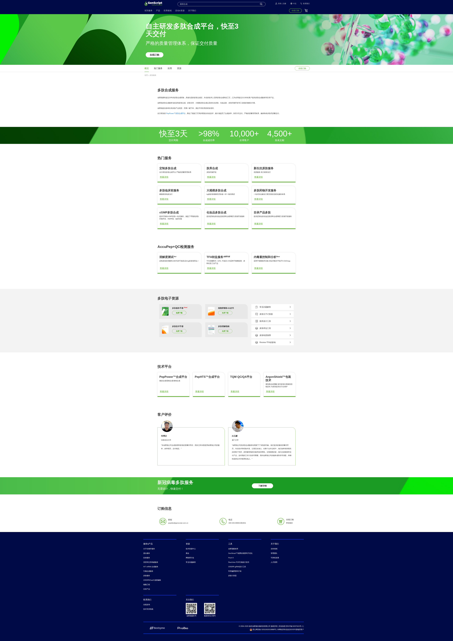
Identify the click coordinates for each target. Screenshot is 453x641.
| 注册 (284, 3)
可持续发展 (275, 558)
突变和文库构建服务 (150, 562)
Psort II (231, 558)
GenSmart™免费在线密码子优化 (240, 553)
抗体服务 (146, 558)
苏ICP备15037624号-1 (294, 626)
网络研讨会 (190, 558)
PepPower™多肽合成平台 (175, 113)
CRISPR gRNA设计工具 (237, 567)
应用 (170, 68)
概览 (147, 68)
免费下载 (179, 313)
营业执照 (282, 626)
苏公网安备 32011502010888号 (264, 629)
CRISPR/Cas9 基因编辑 (152, 580)
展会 (187, 553)
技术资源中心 (191, 549)
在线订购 (154, 54)
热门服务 (158, 68)
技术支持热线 (148, 609)
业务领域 (274, 549)
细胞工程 (146, 585)
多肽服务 (146, 576)
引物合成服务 (148, 571)
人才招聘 (274, 562)
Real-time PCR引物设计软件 (238, 562)
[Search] (261, 4)
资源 (179, 68)
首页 (146, 75)
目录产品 (146, 589)
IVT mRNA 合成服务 (150, 567)
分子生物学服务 (149, 549)
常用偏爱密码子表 (234, 571)
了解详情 (262, 486)
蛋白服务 (146, 553)
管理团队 (274, 553)
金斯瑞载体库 (233, 549)
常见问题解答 (191, 562)
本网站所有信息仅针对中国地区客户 (290, 629)
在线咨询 (146, 605)
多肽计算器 (232, 576)
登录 (279, 3)
